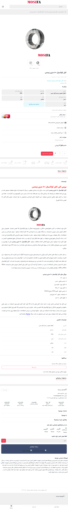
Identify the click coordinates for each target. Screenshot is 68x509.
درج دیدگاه (34, 367)
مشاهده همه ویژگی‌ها (34, 104)
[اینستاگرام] (64, 430)
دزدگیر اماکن (65, 470)
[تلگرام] (51, 430)
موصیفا (28, 314)
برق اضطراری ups (50, 470)
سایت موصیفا (47, 465)
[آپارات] (57, 430)
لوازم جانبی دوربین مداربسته (51, 12)
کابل (62, 81)
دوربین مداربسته (7, 467)
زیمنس (62, 83)
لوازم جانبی (60, 12)
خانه (65, 12)
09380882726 (60, 393)
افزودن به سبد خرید (47, 154)
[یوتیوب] (45, 430)
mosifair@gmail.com (59, 396)
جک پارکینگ (58, 470)
